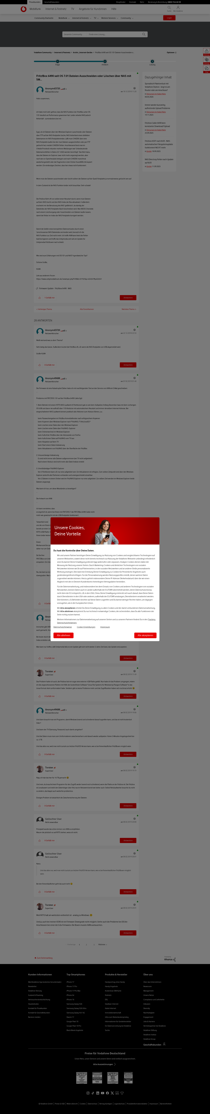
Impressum (105, 627)
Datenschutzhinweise (62, 627)
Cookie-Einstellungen (86, 627)
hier (95, 562)
